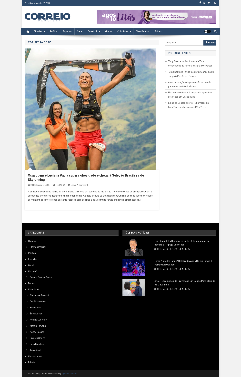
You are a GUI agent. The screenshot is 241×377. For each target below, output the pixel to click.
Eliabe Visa (35, 307)
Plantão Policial (38, 247)
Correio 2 (92, 31)
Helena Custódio (38, 319)
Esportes (67, 31)
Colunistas (122, 31)
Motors (108, 31)
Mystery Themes (69, 373)
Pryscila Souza (37, 338)
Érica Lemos (36, 313)
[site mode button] (207, 31)
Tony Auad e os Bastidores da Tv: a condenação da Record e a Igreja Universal (190, 63)
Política (53, 31)
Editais (158, 31)
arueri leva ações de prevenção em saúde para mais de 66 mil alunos (189, 84)
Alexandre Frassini (39, 295)
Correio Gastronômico (41, 277)
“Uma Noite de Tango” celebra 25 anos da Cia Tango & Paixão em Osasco (191, 74)
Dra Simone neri (38, 301)
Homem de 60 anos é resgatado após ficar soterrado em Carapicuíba (190, 94)
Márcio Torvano (38, 326)
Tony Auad (35, 350)
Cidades (38, 31)
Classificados (143, 31)
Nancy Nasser (37, 332)
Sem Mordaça (37, 344)
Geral (79, 31)
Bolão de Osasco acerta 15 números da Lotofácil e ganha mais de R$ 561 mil (188, 105)
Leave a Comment (79, 185)
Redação (60, 185)
